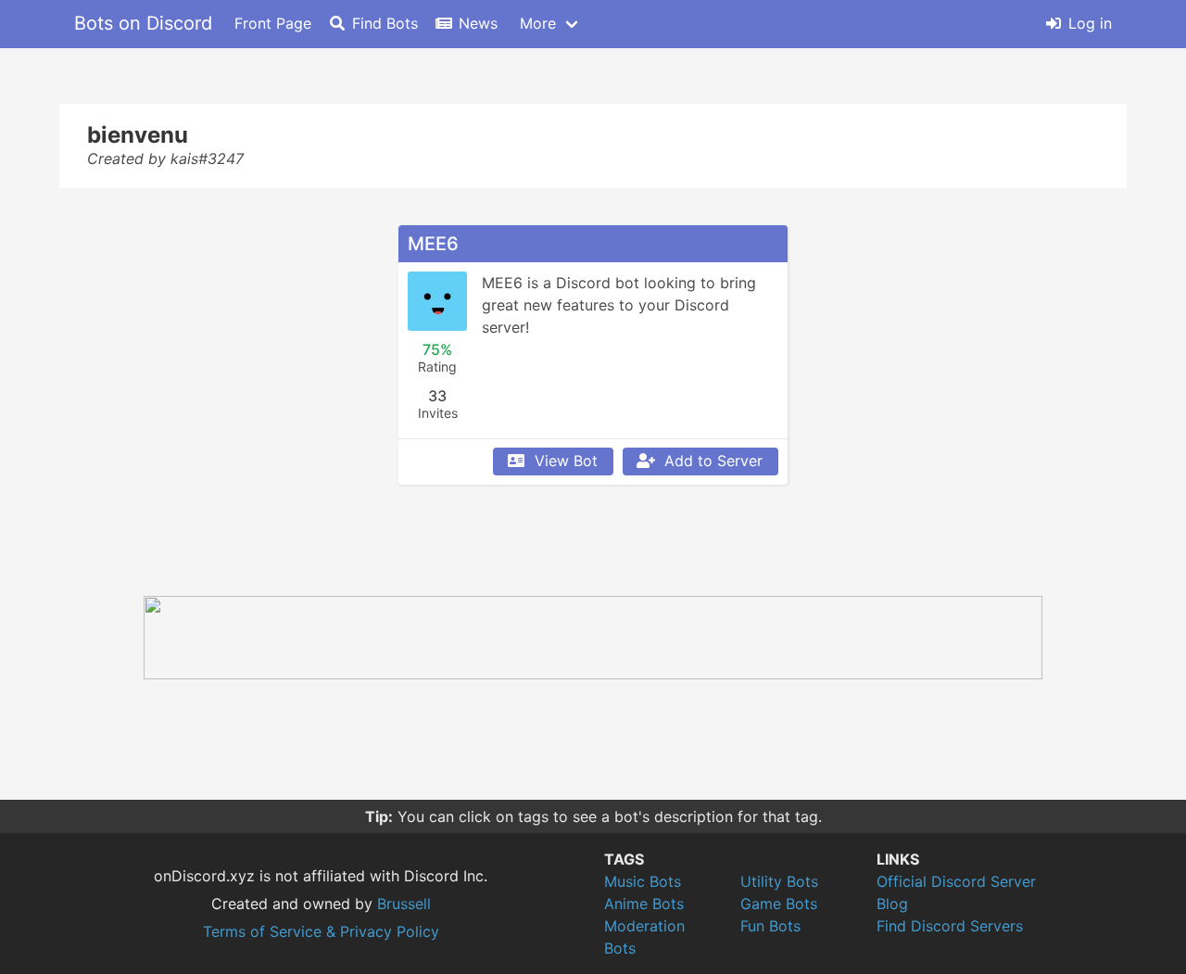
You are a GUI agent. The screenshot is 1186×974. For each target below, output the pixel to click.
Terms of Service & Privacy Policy (321, 931)
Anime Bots (644, 903)
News (478, 23)
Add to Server (713, 460)
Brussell (404, 903)
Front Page (272, 23)
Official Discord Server (956, 881)
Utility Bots (779, 881)
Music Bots (642, 881)
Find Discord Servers (950, 926)
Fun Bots (770, 926)
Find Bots (385, 23)
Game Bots (778, 903)
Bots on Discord (143, 23)
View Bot (566, 460)
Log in (1090, 23)
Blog (892, 903)
